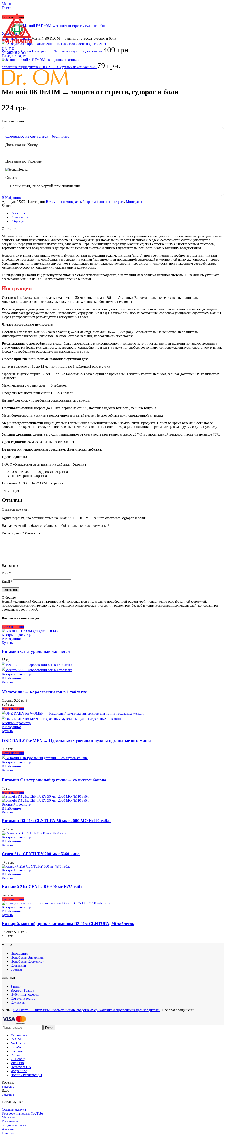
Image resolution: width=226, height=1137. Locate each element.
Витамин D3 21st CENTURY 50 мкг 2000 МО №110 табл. (56, 820)
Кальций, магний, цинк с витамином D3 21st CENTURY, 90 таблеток (68, 923)
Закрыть (8, 1086)
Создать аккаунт (14, 1109)
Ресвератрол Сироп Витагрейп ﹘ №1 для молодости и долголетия (52, 51)
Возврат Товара (22, 990)
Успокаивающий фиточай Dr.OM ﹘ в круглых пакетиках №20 (49, 67)
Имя (6, 573)
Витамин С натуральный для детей (36, 651)
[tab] (117, 213)
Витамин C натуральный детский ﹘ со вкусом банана (54, 780)
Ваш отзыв (11, 565)
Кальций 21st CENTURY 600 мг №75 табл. (43, 886)
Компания (18, 965)
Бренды (16, 969)
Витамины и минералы (63, 202)
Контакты (18, 1002)
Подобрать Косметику (27, 961)
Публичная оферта (25, 994)
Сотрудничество (23, 998)
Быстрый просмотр (16, 635)
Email (7, 581)
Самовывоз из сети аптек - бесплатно (37, 136)
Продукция (19, 953)
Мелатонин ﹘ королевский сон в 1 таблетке (44, 692)
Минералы (23, 38)
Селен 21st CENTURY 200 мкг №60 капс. (41, 853)
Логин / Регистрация (26, 1075)
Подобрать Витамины (27, 957)
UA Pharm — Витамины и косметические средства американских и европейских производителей (86, 1010)
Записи (16, 986)
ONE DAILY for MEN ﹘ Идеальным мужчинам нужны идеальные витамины (76, 740)
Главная (8, 38)
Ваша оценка (13, 533)
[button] (7, 682)
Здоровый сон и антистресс (103, 202)
